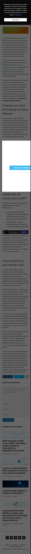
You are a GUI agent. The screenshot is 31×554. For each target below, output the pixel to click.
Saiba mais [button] (18, 14)
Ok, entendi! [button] (15, 19)
